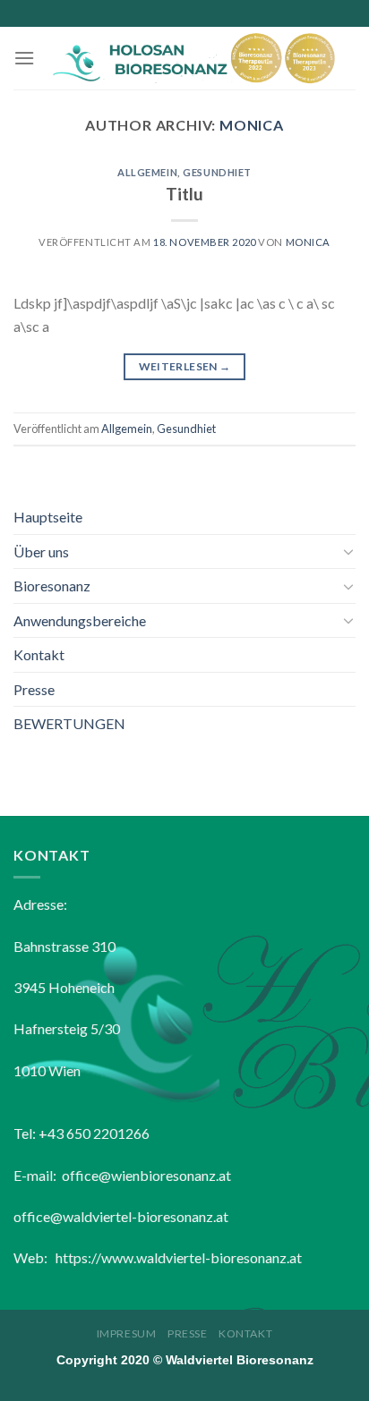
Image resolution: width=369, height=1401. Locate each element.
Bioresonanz (51, 585)
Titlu (184, 193)
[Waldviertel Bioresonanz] (195, 58)
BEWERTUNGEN (69, 723)
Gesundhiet (217, 172)
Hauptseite (47, 516)
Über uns (41, 551)
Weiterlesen (185, 366)
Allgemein (147, 172)
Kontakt (38, 654)
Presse (34, 689)
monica (251, 124)
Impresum (127, 1333)
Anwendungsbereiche (79, 620)
